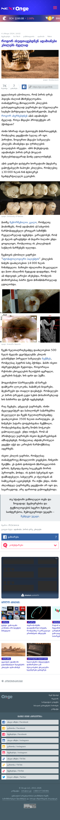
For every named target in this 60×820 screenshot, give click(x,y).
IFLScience (14, 525)
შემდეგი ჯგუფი (30, 516)
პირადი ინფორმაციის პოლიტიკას (43, 799)
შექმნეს (46, 358)
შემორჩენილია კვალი (23, 222)
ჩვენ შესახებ (54, 695)
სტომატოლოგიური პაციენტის (21, 259)
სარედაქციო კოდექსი (50, 702)
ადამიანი (41, 36)
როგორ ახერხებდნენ (14, 115)
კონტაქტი (55, 709)
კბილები (37, 529)
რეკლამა (55, 699)
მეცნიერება (5, 36)
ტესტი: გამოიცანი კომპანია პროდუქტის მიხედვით (12, 619)
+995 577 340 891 (41, 791)
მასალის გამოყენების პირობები (46, 706)
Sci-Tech (16, 36)
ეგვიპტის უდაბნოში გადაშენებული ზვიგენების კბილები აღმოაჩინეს (12, 656)
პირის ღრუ (28, 529)
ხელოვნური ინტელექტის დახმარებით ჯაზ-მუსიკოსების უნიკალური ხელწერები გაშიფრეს (38, 657)
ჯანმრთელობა (28, 36)
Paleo (49, 36)
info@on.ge (26, 791)
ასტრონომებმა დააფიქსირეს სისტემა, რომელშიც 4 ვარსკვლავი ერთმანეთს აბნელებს (38, 620)
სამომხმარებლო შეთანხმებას (14, 799)
